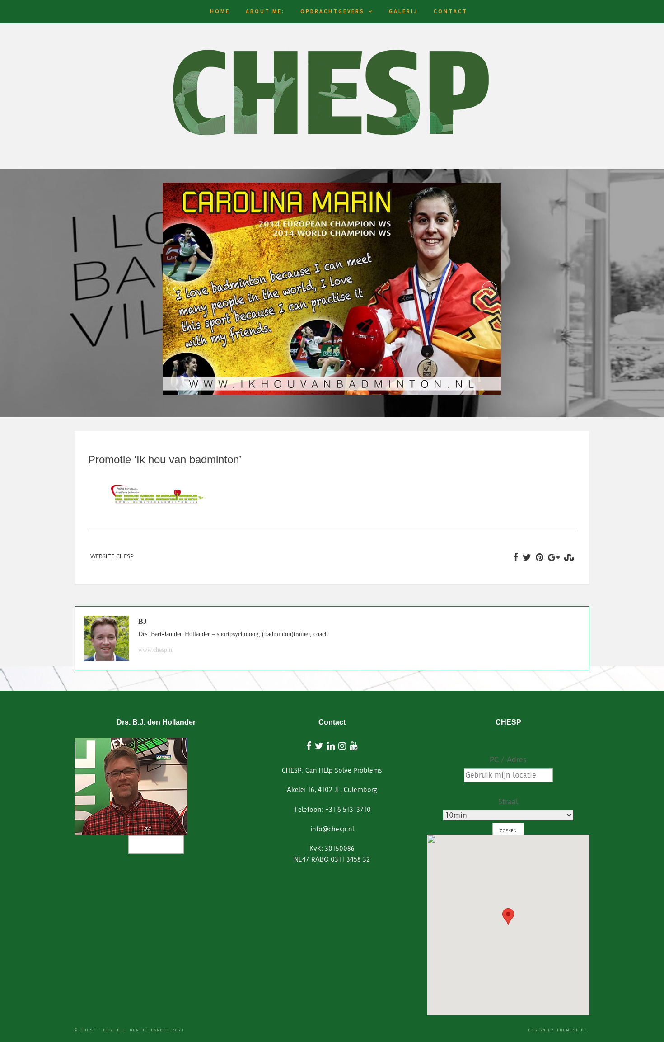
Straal (508, 801)
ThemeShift (571, 1030)
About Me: (265, 11)
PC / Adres (508, 759)
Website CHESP (112, 556)
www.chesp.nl (156, 649)
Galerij (403, 11)
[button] (508, 916)
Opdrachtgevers (332, 11)
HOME (220, 11)
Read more (156, 845)
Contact (451, 11)
